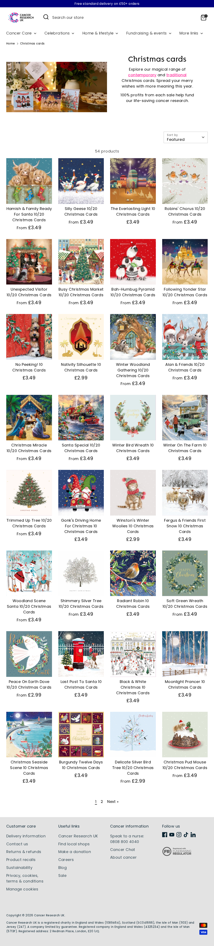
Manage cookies (22, 889)
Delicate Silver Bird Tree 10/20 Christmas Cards (133, 767)
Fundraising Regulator (176, 854)
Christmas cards (32, 44)
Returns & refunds (23, 851)
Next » (113, 801)
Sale (62, 875)
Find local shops (74, 844)
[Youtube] (171, 834)
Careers (66, 859)
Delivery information (26, 836)
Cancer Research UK (78, 836)
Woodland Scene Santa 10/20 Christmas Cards (29, 606)
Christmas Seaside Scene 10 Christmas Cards (29, 767)
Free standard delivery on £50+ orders (107, 3)
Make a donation (74, 851)
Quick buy (29, 196)
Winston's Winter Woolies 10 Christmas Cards (133, 526)
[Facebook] (164, 834)
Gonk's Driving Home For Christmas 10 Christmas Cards (81, 526)
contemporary (142, 75)
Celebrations (58, 33)
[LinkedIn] (193, 834)
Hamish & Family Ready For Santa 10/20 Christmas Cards (29, 214)
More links (189, 33)
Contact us (17, 844)
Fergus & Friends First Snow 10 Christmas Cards (185, 526)
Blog (62, 867)
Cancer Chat (122, 849)
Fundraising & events (147, 33)
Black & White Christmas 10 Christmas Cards (133, 687)
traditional (176, 75)
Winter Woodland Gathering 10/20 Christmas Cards (133, 370)
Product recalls (21, 859)
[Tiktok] (186, 834)
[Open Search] (46, 17)
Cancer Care (19, 33)
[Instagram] (178, 834)
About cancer (123, 857)
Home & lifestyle (98, 33)
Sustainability (19, 867)
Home (10, 44)
